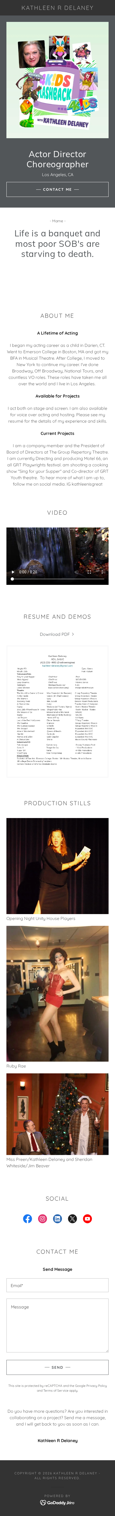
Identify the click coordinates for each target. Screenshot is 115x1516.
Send (57, 1367)
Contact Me (57, 189)
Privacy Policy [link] (96, 1386)
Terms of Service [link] (55, 1390)
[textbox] (57, 1285)
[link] (57, 7)
